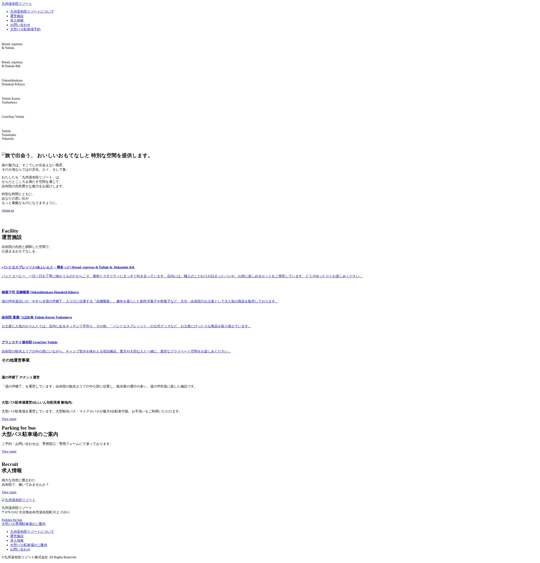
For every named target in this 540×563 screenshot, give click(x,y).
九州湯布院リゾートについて (32, 11)
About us (8, 210)
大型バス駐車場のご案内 (28, 545)
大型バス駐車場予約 (25, 29)
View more (9, 419)
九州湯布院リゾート (17, 3)
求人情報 (17, 20)
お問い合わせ (20, 25)
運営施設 (17, 16)
